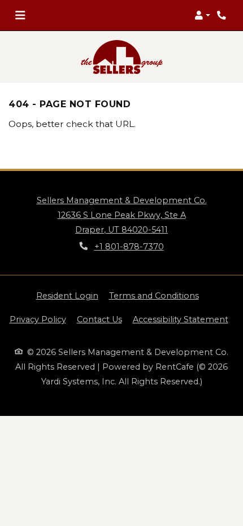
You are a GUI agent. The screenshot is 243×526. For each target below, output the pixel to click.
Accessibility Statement (180, 319)
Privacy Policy (38, 319)
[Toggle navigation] (20, 15)
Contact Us (99, 319)
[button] (202, 15)
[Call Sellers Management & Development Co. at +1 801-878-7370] (222, 15)
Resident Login (67, 295)
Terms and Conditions (154, 295)
